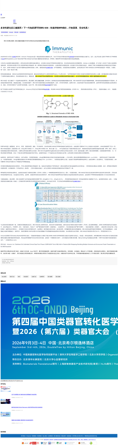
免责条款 (69, 436)
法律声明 (51, 439)
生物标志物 (49, 67)
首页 (14, 20)
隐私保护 (63, 436)
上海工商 (26, 443)
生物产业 (34, 276)
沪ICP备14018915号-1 (78, 436)
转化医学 (26, 276)
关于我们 (23, 436)
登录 (105, 9)
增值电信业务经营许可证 (91, 436)
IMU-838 (16, 32)
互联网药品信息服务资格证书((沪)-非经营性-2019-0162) (65, 439)
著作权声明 (46, 439)
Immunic (11, 32)
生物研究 (42, 276)
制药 (19, 276)
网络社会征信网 (45, 443)
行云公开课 (5, 6)
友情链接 (50, 436)
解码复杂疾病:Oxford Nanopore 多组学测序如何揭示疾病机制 (27, 407)
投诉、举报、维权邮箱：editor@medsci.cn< (87, 439)
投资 (14, 22)
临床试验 (47, 85)
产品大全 (28, 436)
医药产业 (12, 276)
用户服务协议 (57, 436)
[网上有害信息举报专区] (93, 443)
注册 (109, 9)
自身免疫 (71, 57)
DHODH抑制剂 (4, 32)
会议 (3, 59)
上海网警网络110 (34, 443)
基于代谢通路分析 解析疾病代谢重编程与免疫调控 (24, 394)
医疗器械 (58, 276)
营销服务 (34, 436)
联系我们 (39, 436)
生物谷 (14, 57)
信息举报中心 (60, 443)
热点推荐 (4, 276)
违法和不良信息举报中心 (52, 443)
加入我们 (45, 436)
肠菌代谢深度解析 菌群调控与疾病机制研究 (22, 420)
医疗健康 (50, 276)
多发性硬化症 (23, 32)
